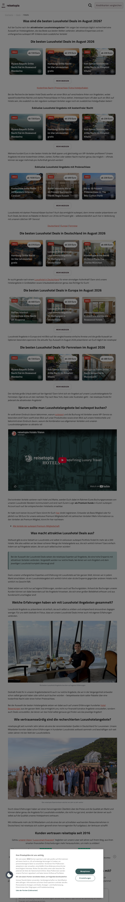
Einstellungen (85, 878)
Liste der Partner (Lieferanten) (26, 890)
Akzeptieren (85, 871)
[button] (9, 875)
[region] (57, 873)
